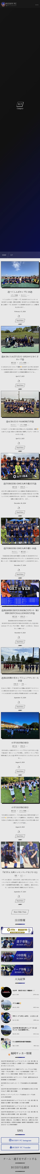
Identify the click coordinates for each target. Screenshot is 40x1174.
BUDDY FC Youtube (21, 1147)
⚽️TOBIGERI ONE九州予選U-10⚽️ (20, 548)
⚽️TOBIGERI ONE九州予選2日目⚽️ (20, 484)
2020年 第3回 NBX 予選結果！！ (24, 990)
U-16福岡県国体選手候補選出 (22, 1042)
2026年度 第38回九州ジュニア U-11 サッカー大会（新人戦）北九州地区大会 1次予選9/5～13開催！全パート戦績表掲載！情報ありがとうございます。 (19, 1063)
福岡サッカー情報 (21, 1053)
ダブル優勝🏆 (17, 1003)
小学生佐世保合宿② (20, 807)
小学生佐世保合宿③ (20, 743)
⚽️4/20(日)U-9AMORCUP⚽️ (20, 422)
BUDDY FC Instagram (21, 1140)
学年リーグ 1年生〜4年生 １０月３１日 (25, 1016)
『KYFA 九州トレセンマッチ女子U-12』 (20, 872)
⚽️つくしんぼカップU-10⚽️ (20, 292)
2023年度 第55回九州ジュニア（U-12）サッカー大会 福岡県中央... (25, 1029)
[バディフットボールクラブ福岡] (9, 4)
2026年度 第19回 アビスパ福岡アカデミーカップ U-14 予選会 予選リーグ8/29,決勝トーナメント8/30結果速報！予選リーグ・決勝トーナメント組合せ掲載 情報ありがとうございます (19, 1072)
